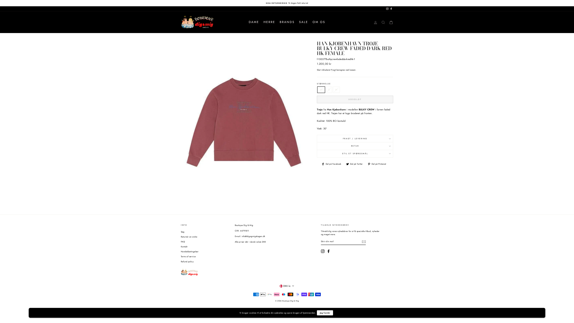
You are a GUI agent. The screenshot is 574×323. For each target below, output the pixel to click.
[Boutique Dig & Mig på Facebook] (328, 251)
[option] (287, 3)
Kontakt (184, 246)
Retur (355, 146)
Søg (182, 231)
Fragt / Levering (355, 138)
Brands (287, 22)
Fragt (333, 69)
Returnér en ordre (189, 236)
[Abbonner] (364, 242)
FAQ (183, 241)
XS (321, 89)
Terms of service (188, 256)
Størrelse (324, 83)
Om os (319, 22)
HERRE (269, 22)
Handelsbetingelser (190, 251)
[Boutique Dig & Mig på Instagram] (323, 251)
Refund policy (187, 261)
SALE (303, 22)
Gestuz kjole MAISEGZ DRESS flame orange (46, 315)
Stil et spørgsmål (355, 153)
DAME (254, 22)
